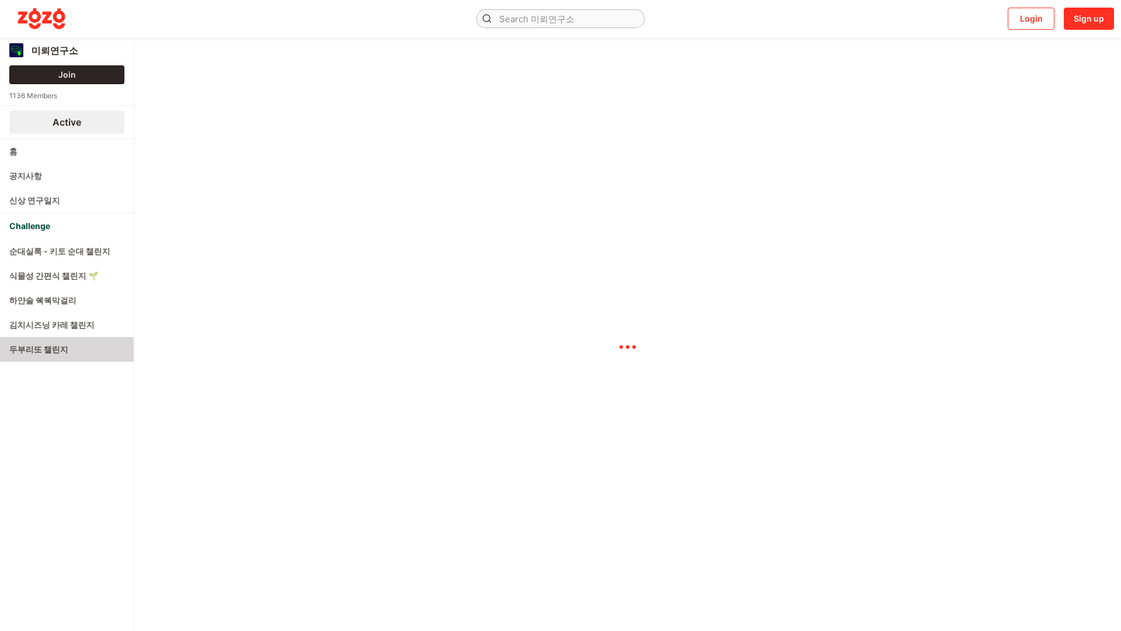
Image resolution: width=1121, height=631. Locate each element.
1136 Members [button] (33, 95)
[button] (487, 18)
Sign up (1089, 18)
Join (67, 74)
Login (1031, 18)
